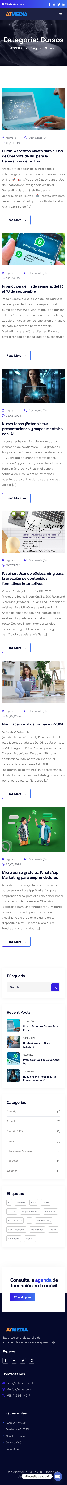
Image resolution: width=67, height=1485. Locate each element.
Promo (53, 1229)
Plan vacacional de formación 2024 (32, 724)
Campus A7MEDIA (16, 1423)
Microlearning (44, 1220)
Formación (50, 1211)
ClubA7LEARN (15, 1131)
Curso (46, 1202)
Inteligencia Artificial (19, 1151)
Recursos (12, 1161)
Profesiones (37, 1229)
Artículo (12, 1121)
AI (9, 1202)
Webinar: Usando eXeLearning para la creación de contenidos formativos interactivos (32, 578)
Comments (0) (37, 137)
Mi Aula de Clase (15, 1436)
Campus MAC (13, 1442)
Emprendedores (30, 1211)
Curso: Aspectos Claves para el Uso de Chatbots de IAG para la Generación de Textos (32, 156)
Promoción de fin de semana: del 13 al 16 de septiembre (32, 289)
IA (29, 1220)
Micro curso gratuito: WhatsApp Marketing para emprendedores (30, 875)
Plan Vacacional (16, 1229)
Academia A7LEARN (17, 1429)
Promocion (13, 1238)
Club (33, 1202)
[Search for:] (33, 987)
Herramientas (15, 1220)
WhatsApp (20, 1297)
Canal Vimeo (13, 1449)
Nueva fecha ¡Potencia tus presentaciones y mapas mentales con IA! (32, 428)
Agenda (11, 1111)
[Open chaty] (58, 1476)
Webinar (12, 1170)
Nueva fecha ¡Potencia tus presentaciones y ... (39, 1078)
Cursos (11, 1141)
